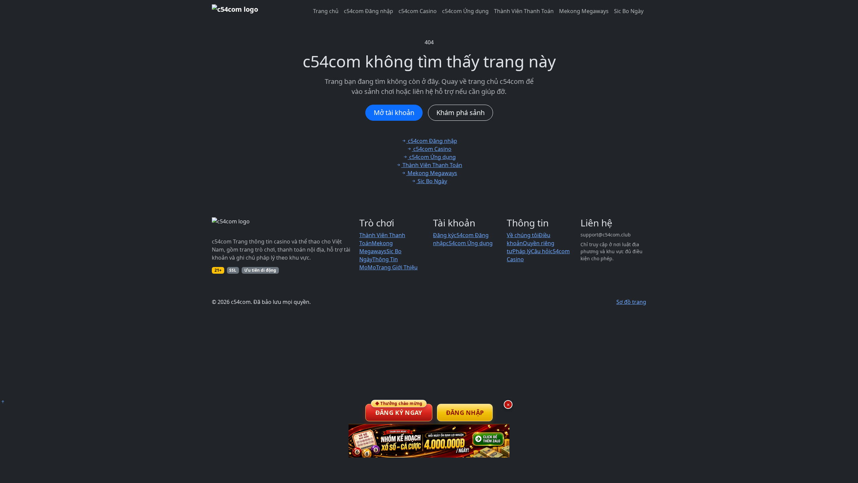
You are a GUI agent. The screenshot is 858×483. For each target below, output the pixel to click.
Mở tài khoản (394, 112)
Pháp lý (521, 251)
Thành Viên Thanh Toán (524, 11)
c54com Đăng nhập (368, 11)
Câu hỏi (540, 251)
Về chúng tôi (523, 235)
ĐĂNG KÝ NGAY (399, 410)
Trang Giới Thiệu (397, 267)
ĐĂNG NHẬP (465, 413)
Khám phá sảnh (460, 112)
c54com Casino (418, 11)
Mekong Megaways (584, 11)
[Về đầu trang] (2, 402)
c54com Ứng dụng (465, 11)
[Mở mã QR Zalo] (429, 441)
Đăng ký (443, 235)
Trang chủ (326, 11)
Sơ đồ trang (631, 302)
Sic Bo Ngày (629, 11)
